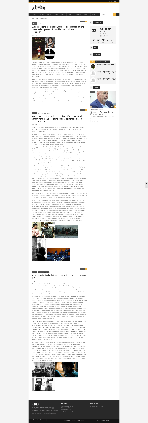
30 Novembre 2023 (102, 81)
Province (107, 61)
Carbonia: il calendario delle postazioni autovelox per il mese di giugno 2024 (106, 72)
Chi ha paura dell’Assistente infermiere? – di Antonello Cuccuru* (103, 113)
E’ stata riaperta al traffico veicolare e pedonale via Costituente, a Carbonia (106, 65)
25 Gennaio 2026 (101, 67)
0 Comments (101, 109)
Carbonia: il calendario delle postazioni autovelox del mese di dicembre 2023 (106, 79)
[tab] (92, 62)
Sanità (92, 92)
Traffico (92, 61)
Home (33, 18)
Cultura (34, 23)
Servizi (101, 61)
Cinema (34, 272)
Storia (97, 61)
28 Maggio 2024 (101, 74)
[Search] (114, 14)
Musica (34, 113)
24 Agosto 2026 (94, 109)
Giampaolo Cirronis (45, 23)
